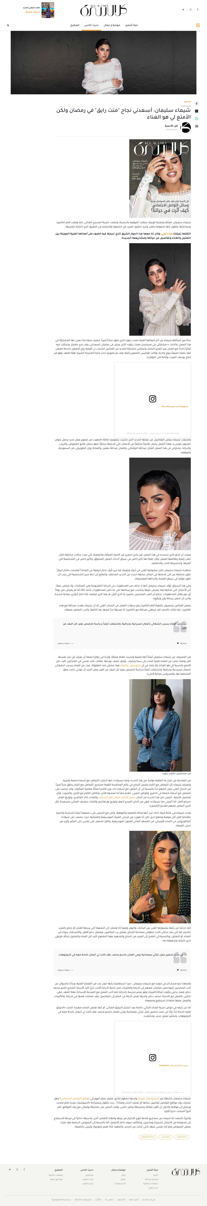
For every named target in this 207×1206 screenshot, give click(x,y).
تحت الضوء (88, 1180)
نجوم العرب (165, 1137)
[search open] (9, 25)
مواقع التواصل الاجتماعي (75, 1098)
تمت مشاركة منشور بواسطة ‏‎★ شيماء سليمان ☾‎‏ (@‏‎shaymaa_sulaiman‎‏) (153, 1092)
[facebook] (197, 10)
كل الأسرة (171, 126)
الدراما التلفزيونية (148, 1137)
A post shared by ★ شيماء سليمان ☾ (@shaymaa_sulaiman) (152, 433)
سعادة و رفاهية (150, 1184)
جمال (123, 1180)
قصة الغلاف (182, 1137)
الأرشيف (121, 1200)
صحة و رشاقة (151, 1180)
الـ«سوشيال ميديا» (148, 1098)
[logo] (103, 10)
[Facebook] (196, 103)
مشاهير (89, 1175)
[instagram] (190, 10)
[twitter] (183, 10)
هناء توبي (167, 234)
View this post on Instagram (175, 406)
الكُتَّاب (98, 1200)
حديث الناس (91, 25)
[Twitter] (196, 111)
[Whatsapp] (196, 118)
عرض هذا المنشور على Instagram (173, 1065)
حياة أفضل (131, 25)
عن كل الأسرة (148, 1200)
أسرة (155, 1175)
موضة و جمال (112, 25)
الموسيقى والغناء (130, 665)
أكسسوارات (119, 1184)
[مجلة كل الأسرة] (185, 1172)
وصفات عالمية (56, 1175)
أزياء (123, 1175)
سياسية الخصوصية (61, 1200)
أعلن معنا (133, 1200)
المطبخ (74, 25)
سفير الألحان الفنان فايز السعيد (117, 797)
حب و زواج (153, 1188)
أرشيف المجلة (33, 12)
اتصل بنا (109, 1200)
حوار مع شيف (56, 1180)
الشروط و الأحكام (83, 1200)
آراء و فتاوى (87, 1184)
